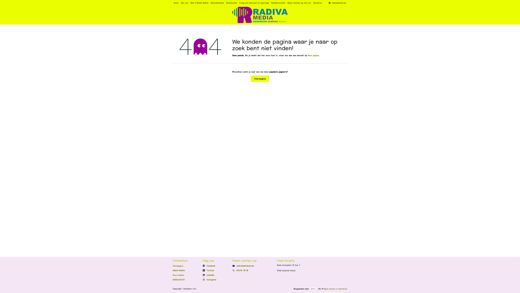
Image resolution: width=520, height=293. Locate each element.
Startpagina (260, 78)
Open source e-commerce (335, 289)
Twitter (210, 270)
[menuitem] (176, 2)
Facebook (211, 265)
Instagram (211, 279)
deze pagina (313, 55)
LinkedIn (210, 275)
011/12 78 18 (242, 270)
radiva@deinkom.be (245, 265)
